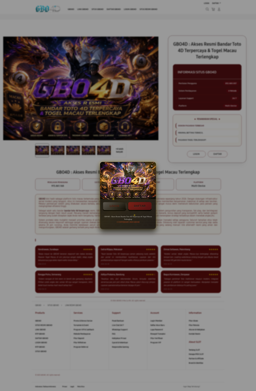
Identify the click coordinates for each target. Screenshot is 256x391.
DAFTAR (140, 205)
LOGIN (114, 205)
